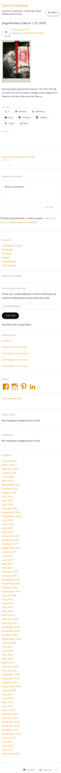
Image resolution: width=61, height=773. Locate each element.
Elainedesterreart (12, 398)
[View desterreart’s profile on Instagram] (15, 386)
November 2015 (11, 631)
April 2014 (7, 706)
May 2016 (7, 607)
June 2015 (7, 651)
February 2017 (10, 571)
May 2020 (7, 480)
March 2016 (8, 615)
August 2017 (9, 552)
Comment (49, 207)
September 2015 (11, 639)
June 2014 (7, 698)
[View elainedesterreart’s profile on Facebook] (6, 386)
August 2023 (9, 461)
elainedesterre (34, 33)
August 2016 (9, 595)
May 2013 (7, 749)
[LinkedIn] (32, 386)
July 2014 (7, 694)
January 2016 (9, 623)
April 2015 (7, 658)
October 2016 (9, 587)
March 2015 (8, 662)
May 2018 (7, 528)
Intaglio (6, 257)
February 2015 (10, 666)
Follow (10, 315)
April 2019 (7, 504)
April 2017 (7, 567)
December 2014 (11, 674)
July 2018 (7, 520)
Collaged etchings (12, 245)
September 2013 (11, 734)
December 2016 (11, 579)
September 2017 (11, 548)
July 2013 (7, 742)
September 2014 (11, 686)
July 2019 (7, 496)
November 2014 (11, 678)
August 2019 (9, 492)
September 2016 (11, 591)
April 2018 (7, 532)
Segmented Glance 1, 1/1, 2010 (18, 158)
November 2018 (11, 512)
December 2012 (11, 753)
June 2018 (8, 524)
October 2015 (9, 635)
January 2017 (9, 575)
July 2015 (7, 647)
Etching (6, 253)
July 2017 (7, 556)
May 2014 (7, 702)
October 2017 (9, 544)
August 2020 (9, 473)
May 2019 (7, 500)
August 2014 (9, 690)
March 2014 (8, 710)
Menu (54, 12)
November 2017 (11, 540)
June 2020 (8, 476)
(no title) (6, 340)
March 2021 (8, 465)
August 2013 (9, 738)
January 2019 (9, 508)
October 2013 (9, 730)
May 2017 (7, 564)
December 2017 (11, 536)
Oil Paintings (9, 265)
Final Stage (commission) (16, 353)
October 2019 (9, 488)
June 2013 (7, 745)
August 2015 (9, 643)
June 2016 (7, 603)
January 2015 (9, 670)
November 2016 (11, 583)
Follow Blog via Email (14, 288)
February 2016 (10, 619)
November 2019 (11, 484)
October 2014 (9, 682)
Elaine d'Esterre (15, 6)
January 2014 (9, 718)
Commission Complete (14, 347)
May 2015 (7, 654)
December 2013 (11, 722)
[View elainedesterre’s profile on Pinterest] (24, 386)
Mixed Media (9, 261)
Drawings (7, 249)
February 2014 (10, 714)
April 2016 (7, 611)
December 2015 (11, 627)
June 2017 (7, 560)
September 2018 (11, 516)
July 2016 (7, 599)
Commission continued (15, 359)
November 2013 (11, 726)
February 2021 (10, 469)
